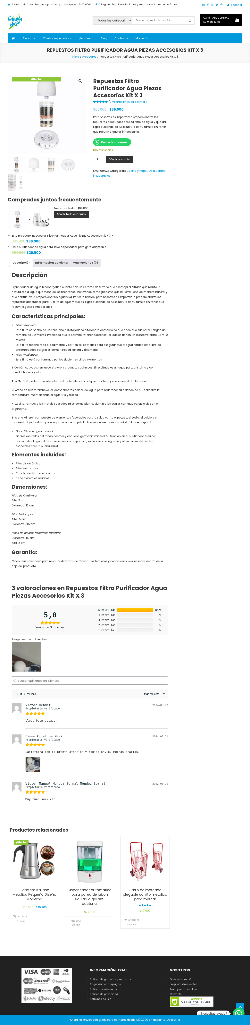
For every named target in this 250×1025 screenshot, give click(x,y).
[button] (80, 81)
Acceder (236, 5)
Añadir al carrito (119, 159)
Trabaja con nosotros (183, 989)
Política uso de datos (103, 989)
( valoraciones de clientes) (128, 102)
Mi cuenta (142, 38)
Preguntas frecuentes (183, 984)
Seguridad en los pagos (105, 984)
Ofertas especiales (56, 38)
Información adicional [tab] (51, 263)
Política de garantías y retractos (110, 979)
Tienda (27, 38)
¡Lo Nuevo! (86, 38)
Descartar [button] (173, 1020)
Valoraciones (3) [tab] (85, 263)
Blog (104, 38)
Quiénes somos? (180, 979)
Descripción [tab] (21, 263)
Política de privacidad (104, 994)
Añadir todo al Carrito (71, 214)
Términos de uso (100, 999)
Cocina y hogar (137, 171)
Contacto (121, 38)
